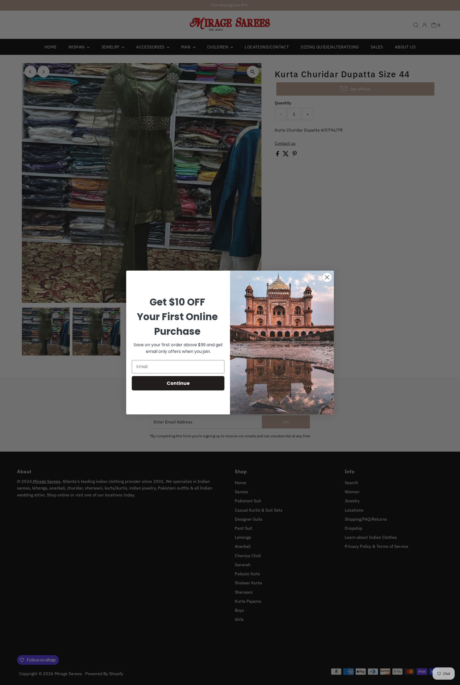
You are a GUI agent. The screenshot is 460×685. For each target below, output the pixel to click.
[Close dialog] (327, 277)
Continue (178, 383)
